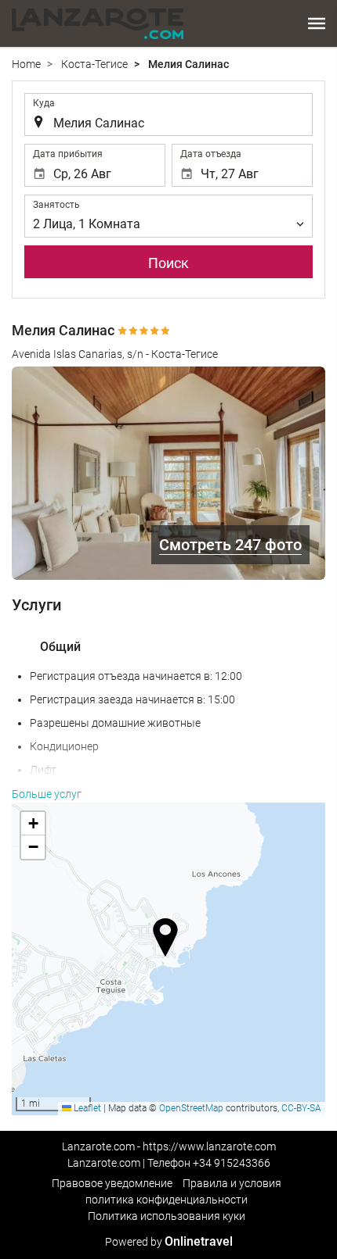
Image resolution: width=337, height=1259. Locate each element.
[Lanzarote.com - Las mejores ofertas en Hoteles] (97, 23)
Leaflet (86, 1108)
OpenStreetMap (191, 1108)
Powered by (169, 1242)
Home (26, 64)
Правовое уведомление (112, 1183)
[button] (316, 23)
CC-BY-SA (301, 1108)
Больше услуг (47, 794)
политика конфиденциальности (166, 1199)
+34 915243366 (231, 1163)
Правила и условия (232, 1183)
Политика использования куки (166, 1216)
